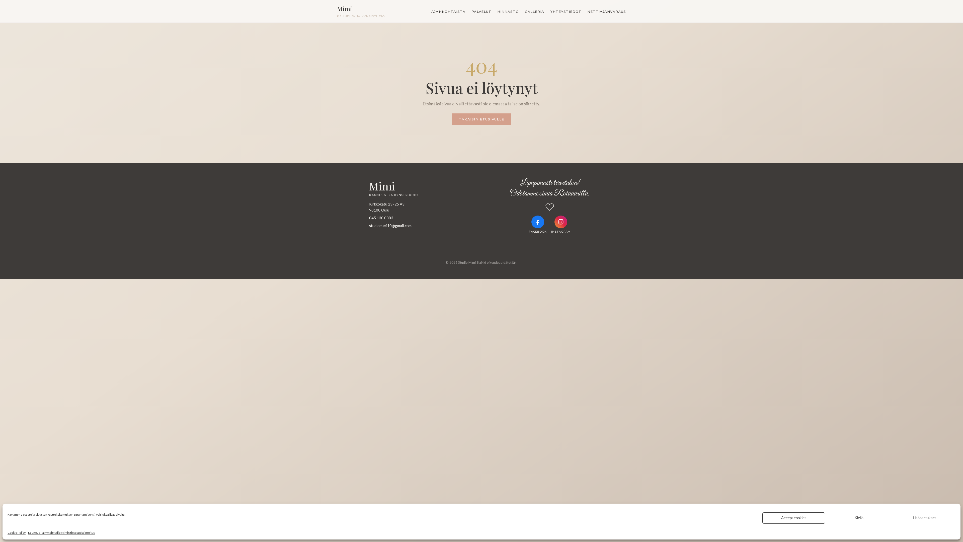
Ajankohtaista (448, 12)
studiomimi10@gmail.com (390, 225)
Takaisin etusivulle (481, 119)
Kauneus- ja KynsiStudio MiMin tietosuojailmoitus (61, 532)
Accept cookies (794, 518)
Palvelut (481, 12)
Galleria (534, 12)
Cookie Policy (17, 532)
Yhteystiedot (565, 12)
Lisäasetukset (924, 518)
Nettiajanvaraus (606, 12)
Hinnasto (508, 12)
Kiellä (859, 518)
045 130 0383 (381, 218)
